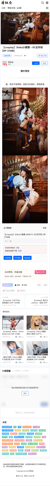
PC (15, 427)
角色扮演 (43, 450)
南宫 (10, 437)
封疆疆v (29, 440)
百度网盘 (8, 258)
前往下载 (43, 56)
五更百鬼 (34, 430)
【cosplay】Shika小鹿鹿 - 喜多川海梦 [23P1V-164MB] (37, 333)
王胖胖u (5, 450)
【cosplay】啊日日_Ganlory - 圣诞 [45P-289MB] (39, 302)
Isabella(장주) (7, 427)
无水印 (17, 443)
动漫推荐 (39, 433)
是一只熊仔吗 (32, 443)
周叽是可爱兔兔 (8, 440)
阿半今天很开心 (21, 453)
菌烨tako (35, 450)
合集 (43, 437)
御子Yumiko (38, 440)
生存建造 (13, 450)
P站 (19, 427)
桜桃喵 (5, 447)
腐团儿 (27, 450)
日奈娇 (24, 443)
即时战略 (29, 437)
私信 (44, 63)
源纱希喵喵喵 (30, 447)
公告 (3, 8)
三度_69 (17, 430)
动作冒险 (22, 433)
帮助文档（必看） (15, 8)
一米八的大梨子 (8, 430)
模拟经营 (12, 447)
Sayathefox (27, 427)
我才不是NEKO (7, 443)
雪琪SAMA (32, 453)
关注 (36, 63)
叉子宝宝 (37, 437)
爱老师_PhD (41, 447)
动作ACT (14, 433)
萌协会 (31, 471)
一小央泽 (36, 427)
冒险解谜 (5, 433)
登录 (20, 251)
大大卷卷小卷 (19, 440)
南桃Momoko (19, 437)
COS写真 (7, 56)
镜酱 (12, 453)
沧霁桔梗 (20, 447)
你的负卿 (42, 430)
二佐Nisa (26, 430)
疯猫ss (20, 450)
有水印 (42, 443)
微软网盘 (27, 258)
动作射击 (30, 433)
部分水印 (5, 453)
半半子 (5, 437)
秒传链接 (18, 258)
